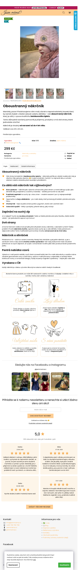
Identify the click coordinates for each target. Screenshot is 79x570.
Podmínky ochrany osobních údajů (40, 423)
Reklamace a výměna (51, 530)
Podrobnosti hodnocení (31, 101)
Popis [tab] (5, 166)
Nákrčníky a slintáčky (29, 153)
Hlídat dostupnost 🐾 (13, 143)
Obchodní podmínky (50, 535)
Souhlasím (64, 565)
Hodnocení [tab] (14, 166)
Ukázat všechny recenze (39, 507)
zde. (34, 560)
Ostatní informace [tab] (28, 166)
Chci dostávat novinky (40, 416)
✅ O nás (46, 523)
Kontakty (46, 533)
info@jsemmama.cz (13, 523)
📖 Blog (45, 525)
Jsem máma (61, 141)
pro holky (25, 156)
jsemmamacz (11, 530)
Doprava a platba (49, 528)
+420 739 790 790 (12, 525)
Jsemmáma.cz (11, 527)
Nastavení (13, 565)
